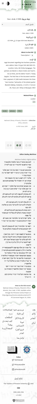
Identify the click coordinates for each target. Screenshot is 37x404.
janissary (12, 111)
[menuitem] (33, 314)
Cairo (34, 101)
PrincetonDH (20, 365)
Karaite (5, 111)
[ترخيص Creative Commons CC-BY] (18, 388)
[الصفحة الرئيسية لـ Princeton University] (18, 400)
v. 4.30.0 (18, 395)
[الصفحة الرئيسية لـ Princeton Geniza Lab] (25, 349)
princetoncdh (20, 369)
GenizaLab (19, 360)
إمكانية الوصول (19, 378)
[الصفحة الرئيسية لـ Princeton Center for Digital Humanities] (12, 350)
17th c (19, 111)
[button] (29, 5)
